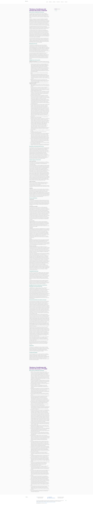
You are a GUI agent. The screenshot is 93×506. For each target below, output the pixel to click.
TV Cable (56, 10)
